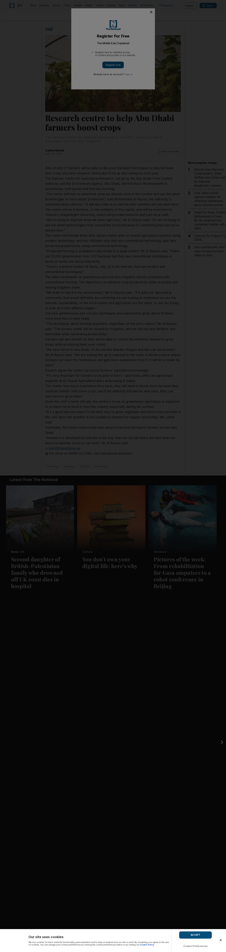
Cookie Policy (147, 944)
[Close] (220, 940)
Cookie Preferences (195, 946)
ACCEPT (195, 934)
